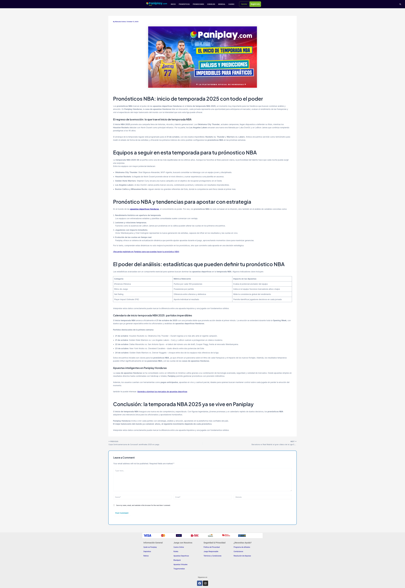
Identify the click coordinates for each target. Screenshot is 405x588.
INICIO (173, 4)
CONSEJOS (211, 4)
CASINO (231, 4)
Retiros (146, 556)
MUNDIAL (221, 4)
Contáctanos (238, 551)
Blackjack (177, 560)
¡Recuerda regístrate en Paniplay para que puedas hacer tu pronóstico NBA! (146, 252)
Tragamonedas (179, 569)
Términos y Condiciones (212, 556)
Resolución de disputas (242, 556)
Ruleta (175, 551)
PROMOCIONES (198, 4)
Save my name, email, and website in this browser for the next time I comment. (143, 505)
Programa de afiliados (242, 547)
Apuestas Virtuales (180, 564)
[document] (255, 4)
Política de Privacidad (212, 547)
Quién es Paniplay (150, 547)
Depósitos (147, 551)
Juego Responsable (211, 551)
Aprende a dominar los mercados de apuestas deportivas (162, 391)
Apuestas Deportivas (181, 556)
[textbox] (255, 4)
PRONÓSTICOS (184, 4)
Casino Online (178, 547)
